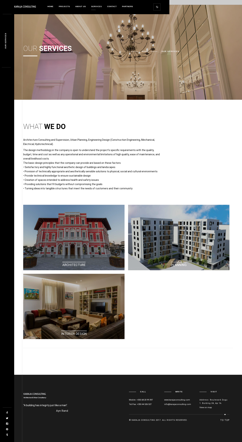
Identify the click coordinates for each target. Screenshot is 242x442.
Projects (64, 6)
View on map (205, 407)
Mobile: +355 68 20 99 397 (141, 400)
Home (50, 6)
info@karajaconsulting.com (177, 404)
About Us (80, 6)
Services (96, 6)
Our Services (6, 41)
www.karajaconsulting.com (177, 400)
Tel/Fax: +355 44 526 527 (140, 404)
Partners (127, 6)
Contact (112, 6)
